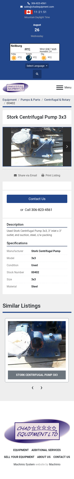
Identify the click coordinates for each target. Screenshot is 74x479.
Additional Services (46, 450)
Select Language (35, 65)
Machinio (54, 464)
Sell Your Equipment (19, 457)
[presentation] (32, 387)
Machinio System (24, 464)
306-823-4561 (38, 3)
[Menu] (59, 88)
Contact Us (37, 199)
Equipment (21, 450)
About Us (44, 457)
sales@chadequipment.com (39, 6)
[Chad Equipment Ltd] (37, 431)
